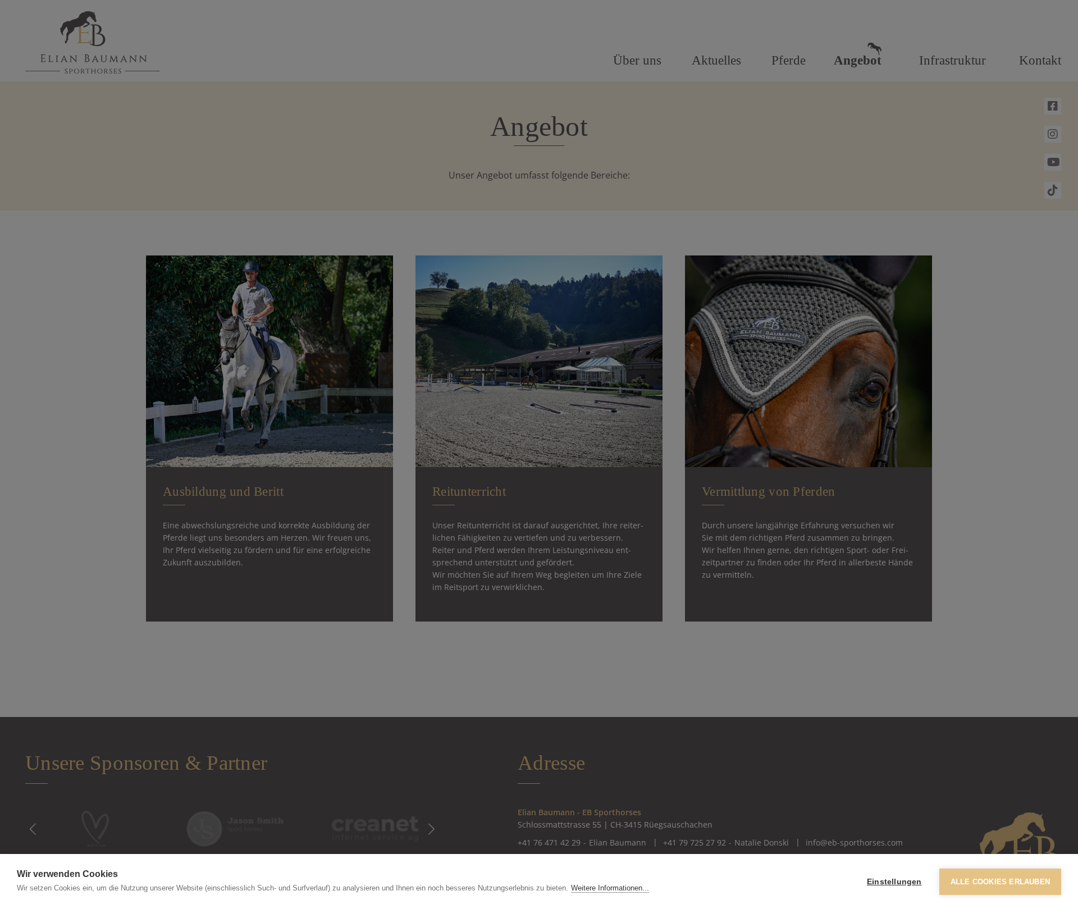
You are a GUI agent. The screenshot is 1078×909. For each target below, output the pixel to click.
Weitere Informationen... (610, 888)
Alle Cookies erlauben (1000, 882)
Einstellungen (894, 882)
